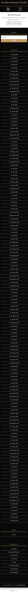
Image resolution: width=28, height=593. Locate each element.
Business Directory (14, 552)
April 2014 (14, 436)
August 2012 (15, 503)
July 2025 (15, 94)
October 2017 (15, 319)
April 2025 (14, 104)
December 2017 (15, 316)
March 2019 (15, 265)
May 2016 (14, 376)
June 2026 (14, 61)
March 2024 (15, 128)
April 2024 (14, 125)
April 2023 (14, 148)
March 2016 (15, 383)
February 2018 (14, 309)
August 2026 (15, 54)
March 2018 (15, 306)
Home (14, 562)
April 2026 (14, 68)
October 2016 (15, 359)
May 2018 (14, 299)
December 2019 (15, 249)
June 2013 (14, 470)
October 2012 (15, 497)
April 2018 (14, 302)
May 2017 (14, 336)
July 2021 (15, 195)
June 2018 (14, 296)
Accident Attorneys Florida (14, 2)
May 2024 (14, 121)
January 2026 (15, 78)
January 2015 (15, 416)
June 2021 (14, 198)
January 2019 (15, 272)
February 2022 (14, 182)
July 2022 (15, 168)
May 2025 (14, 101)
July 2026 (15, 58)
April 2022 (14, 175)
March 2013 (15, 480)
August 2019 (15, 259)
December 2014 (15, 420)
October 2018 (15, 282)
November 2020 (15, 215)
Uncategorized (14, 572)
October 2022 (15, 158)
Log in (14, 534)
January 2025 (15, 111)
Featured (15, 558)
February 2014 (14, 443)
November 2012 (15, 493)
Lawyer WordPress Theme (10, 585)
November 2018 (15, 279)
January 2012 (15, 520)
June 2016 (14, 373)
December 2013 (15, 450)
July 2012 (15, 507)
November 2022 (15, 155)
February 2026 (14, 74)
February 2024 (14, 131)
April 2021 (14, 205)
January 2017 (15, 349)
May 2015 (14, 403)
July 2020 (15, 229)
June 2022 (14, 172)
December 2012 (15, 490)
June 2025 (14, 98)
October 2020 (15, 218)
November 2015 (15, 396)
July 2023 (15, 141)
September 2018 (15, 286)
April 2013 (14, 477)
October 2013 (15, 456)
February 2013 (14, 483)
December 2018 (15, 275)
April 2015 (14, 406)
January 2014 (15, 446)
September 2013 (15, 460)
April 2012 (14, 513)
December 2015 (15, 393)
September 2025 (15, 91)
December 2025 (15, 81)
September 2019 (15, 255)
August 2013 (15, 463)
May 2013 (14, 473)
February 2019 (14, 269)
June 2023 (14, 145)
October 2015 (15, 399)
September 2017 (15, 322)
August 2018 (15, 289)
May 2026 (14, 64)
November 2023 (15, 138)
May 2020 (14, 235)
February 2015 (14, 413)
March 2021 (15, 208)
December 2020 (15, 212)
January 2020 (15, 245)
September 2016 (15, 363)
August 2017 (15, 326)
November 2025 (15, 84)
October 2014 (15, 426)
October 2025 (15, 88)
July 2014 (15, 433)
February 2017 (14, 346)
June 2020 (14, 232)
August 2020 (15, 225)
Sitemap (16, 590)
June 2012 (14, 510)
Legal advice (15, 568)
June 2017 (14, 332)
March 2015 (15, 410)
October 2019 (15, 252)
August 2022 (15, 165)
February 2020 (14, 242)
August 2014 (15, 430)
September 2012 (15, 500)
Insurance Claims (14, 565)
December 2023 (15, 135)
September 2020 (15, 222)
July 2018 (15, 292)
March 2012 (15, 517)
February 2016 (14, 386)
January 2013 (15, 487)
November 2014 (15, 423)
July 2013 (15, 467)
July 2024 (15, 115)
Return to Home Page (15, 23)
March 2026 (15, 71)
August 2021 (15, 192)
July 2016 (15, 369)
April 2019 (14, 262)
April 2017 (14, 339)
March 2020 (15, 239)
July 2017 (15, 329)
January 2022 (15, 185)
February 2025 (14, 108)
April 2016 (14, 379)
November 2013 (15, 453)
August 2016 (15, 366)
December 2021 (15, 188)
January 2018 (15, 312)
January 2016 (15, 389)
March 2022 (15, 178)
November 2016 (15, 356)
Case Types (15, 555)
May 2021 (14, 202)
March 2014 (15, 440)
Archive (15, 548)
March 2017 (15, 343)
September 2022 (15, 161)
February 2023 (14, 151)
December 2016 (15, 353)
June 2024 (14, 118)
